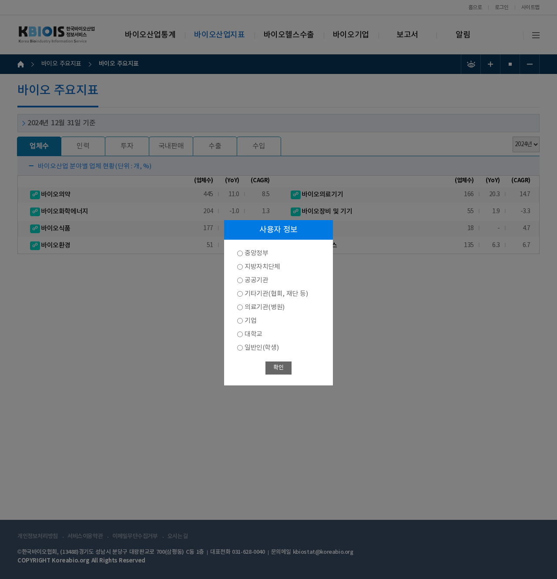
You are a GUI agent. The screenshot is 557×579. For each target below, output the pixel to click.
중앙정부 (256, 253)
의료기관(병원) (265, 307)
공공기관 (256, 280)
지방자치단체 (262, 267)
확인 (278, 368)
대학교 (253, 334)
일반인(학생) (261, 347)
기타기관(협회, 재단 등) (276, 294)
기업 (250, 321)
